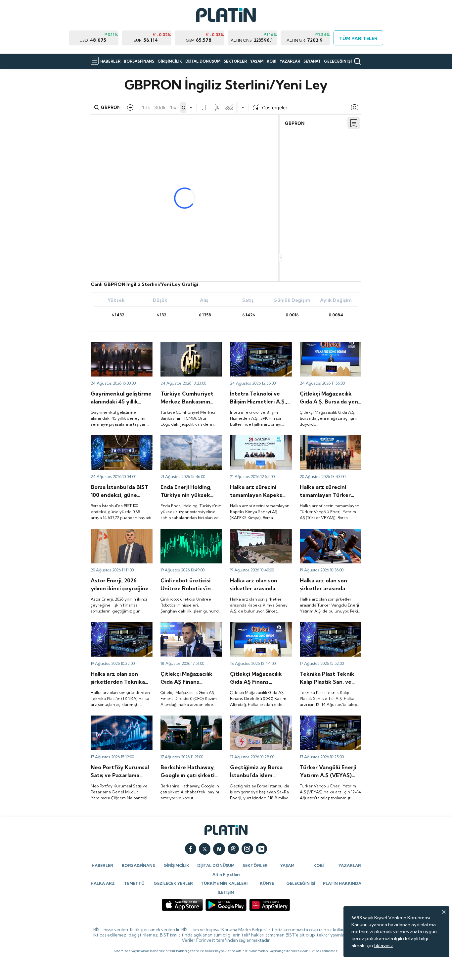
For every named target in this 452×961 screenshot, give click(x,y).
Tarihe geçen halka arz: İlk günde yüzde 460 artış (188, 535)
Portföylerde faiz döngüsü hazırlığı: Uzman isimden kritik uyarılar (119, 724)
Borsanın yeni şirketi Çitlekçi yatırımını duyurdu (330, 348)
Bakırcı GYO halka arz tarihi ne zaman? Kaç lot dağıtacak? (120, 351)
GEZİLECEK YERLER (173, 883)
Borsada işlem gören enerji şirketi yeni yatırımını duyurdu (189, 444)
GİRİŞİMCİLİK (170, 61)
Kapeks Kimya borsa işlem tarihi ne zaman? (258, 535)
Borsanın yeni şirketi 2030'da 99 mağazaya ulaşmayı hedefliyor (184, 631)
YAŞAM (256, 61)
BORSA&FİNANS (139, 61)
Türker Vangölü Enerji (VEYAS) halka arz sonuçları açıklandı (329, 724)
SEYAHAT (312, 61)
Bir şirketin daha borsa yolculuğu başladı (323, 441)
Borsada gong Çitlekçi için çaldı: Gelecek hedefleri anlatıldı (258, 631)
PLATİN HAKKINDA (342, 883)
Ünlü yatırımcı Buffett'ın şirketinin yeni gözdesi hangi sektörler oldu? (191, 724)
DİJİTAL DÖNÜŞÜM (202, 61)
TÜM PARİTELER (358, 38)
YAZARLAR (290, 61)
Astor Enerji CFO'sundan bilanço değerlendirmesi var (121, 535)
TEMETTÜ (134, 883)
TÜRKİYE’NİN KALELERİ (224, 883)
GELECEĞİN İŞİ (338, 61)
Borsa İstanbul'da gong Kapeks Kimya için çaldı (255, 441)
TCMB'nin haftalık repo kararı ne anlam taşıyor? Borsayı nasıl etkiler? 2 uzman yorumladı (186, 354)
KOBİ (271, 61)
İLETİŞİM (226, 892)
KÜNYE (267, 883)
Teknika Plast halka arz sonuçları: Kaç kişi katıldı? (326, 628)
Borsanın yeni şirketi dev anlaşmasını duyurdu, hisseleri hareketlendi (256, 724)
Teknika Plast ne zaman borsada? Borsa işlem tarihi (119, 628)
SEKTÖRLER (235, 61)
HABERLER (110, 61)
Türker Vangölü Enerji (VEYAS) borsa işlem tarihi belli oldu (327, 538)
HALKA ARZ (103, 883)
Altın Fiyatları (225, 874)
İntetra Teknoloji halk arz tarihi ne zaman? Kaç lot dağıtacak (257, 351)
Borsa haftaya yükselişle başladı (117, 441)
